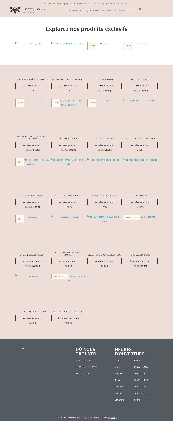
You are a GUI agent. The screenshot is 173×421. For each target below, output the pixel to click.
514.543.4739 (82, 373)
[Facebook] (147, 10)
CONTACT (132, 11)
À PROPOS (72, 11)
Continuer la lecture (140, 261)
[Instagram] (143, 10)
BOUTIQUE (85, 11)
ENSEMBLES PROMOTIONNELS (109, 11)
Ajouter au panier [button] (32, 86)
